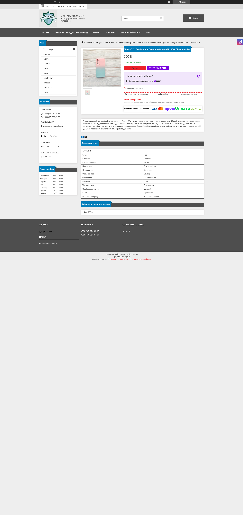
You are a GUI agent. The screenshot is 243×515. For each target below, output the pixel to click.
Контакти (110, 33)
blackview (48, 78)
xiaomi (46, 63)
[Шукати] (161, 18)
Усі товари (48, 49)
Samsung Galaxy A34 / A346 (128, 42)
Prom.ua (135, 254)
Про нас (96, 33)
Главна (45, 33)
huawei (46, 59)
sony (45, 92)
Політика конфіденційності (140, 259)
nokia (45, 73)
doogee (46, 82)
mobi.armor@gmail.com (53, 126)
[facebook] (82, 137)
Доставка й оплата (130, 33)
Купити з (153, 68)
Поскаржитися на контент (118, 259)
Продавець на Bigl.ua (121, 257)
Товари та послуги (93, 42)
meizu (46, 68)
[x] (86, 137)
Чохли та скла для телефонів (70, 33)
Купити (135, 68)
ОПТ (148, 33)
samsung (47, 54)
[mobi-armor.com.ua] (48, 18)
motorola (47, 87)
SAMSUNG (109, 42)
